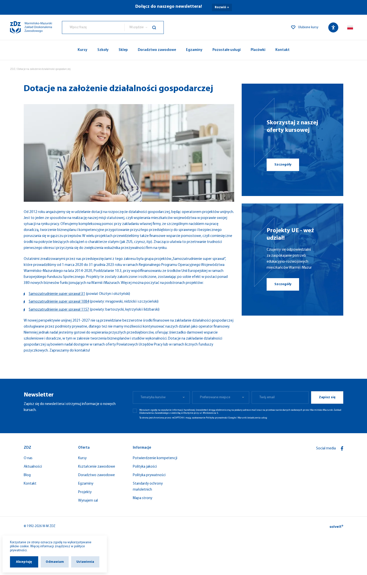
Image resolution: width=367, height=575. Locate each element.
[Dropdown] (350, 27)
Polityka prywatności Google (221, 417)
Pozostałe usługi (226, 50)
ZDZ (12, 69)
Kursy (82, 50)
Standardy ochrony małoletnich (148, 487)
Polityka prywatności (149, 475)
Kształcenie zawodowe (96, 467)
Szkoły (103, 50)
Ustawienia (85, 562)
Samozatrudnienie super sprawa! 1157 (59, 310)
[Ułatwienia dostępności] (333, 27)
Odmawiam (55, 562)
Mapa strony (142, 498)
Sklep (123, 50)
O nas (28, 458)
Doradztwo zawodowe (157, 50)
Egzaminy (194, 50)
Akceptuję (24, 562)
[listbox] (144, 27)
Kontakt (282, 50)
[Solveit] (336, 526)
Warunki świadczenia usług (252, 417)
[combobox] (93, 27)
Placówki (258, 50)
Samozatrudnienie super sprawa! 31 (57, 294)
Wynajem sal (88, 501)
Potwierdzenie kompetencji (155, 458)
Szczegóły (282, 165)
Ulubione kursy (308, 27)
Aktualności (33, 467)
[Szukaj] (158, 27)
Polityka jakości (145, 467)
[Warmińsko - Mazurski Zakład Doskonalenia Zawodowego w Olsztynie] (31, 27)
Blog (27, 475)
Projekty (85, 492)
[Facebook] (342, 448)
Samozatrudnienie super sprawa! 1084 (59, 302)
